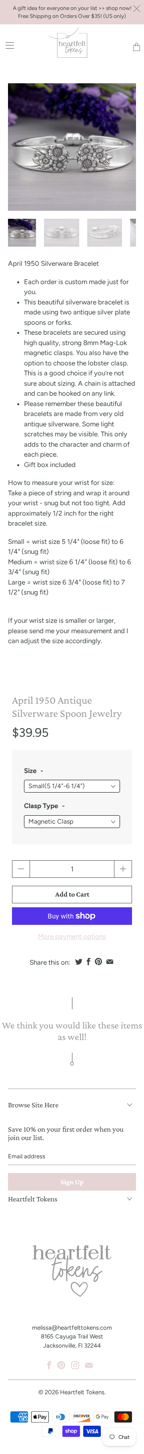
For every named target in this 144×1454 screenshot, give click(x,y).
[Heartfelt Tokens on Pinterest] (61, 1365)
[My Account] (7, 45)
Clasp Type (41, 806)
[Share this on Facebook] (89, 961)
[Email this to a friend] (109, 961)
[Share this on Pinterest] (98, 961)
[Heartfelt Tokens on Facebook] (49, 1365)
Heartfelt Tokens (82, 1392)
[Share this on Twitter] (79, 961)
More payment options (72, 936)
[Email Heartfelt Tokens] (89, 1365)
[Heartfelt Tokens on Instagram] (75, 1365)
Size (30, 771)
